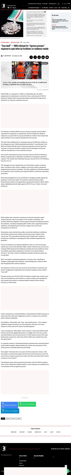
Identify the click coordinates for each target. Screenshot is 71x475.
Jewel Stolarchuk (7, 55)
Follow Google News (11, 405)
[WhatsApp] (39, 57)
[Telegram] (47, 57)
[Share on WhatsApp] (67, 471)
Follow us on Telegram (11, 411)
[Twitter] (67, 4)
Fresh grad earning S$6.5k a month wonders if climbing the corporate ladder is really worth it (60, 21)
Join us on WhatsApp (28, 404)
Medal (19, 418)
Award (8, 418)
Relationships (54, 24)
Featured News (5, 42)
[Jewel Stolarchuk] (2, 56)
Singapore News (15, 42)
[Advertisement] (25, 116)
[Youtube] (69, 4)
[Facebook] (63, 4)
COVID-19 (14, 418)
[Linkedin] (43, 57)
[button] (58, 4)
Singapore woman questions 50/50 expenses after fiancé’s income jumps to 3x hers (60, 28)
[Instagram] (65, 4)
